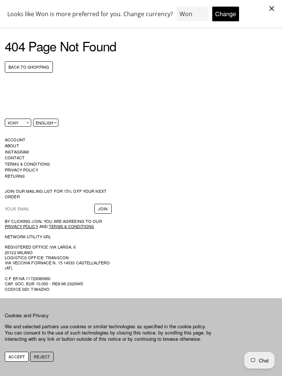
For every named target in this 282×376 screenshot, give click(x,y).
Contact (15, 157)
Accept (16, 356)
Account (15, 139)
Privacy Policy (21, 170)
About (12, 145)
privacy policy (21, 226)
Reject (42, 356)
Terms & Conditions (27, 164)
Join (103, 209)
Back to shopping (28, 67)
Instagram (17, 152)
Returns (15, 176)
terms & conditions (71, 226)
